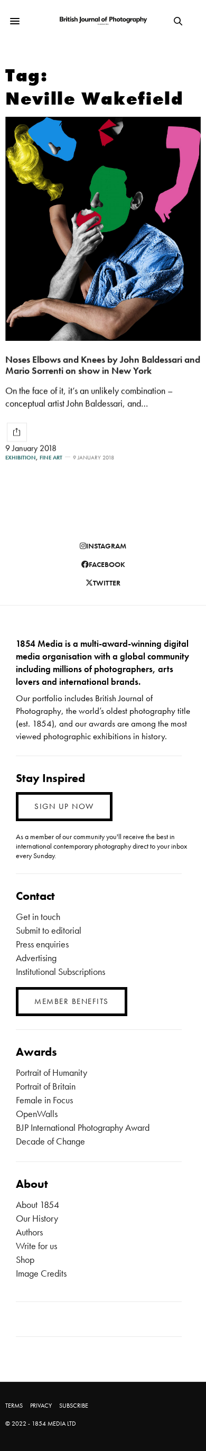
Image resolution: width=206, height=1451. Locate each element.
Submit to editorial (48, 930)
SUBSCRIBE (73, 1405)
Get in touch (38, 916)
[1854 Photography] (103, 21)
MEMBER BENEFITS (71, 1001)
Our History (37, 1218)
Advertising (36, 958)
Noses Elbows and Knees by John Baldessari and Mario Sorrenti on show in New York (102, 364)
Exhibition (20, 457)
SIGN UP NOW (64, 806)
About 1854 (37, 1204)
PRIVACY (41, 1405)
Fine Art (51, 457)
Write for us (36, 1246)
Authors (29, 1232)
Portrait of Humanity (51, 1072)
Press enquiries (42, 944)
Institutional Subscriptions (60, 971)
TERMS (14, 1405)
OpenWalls (37, 1114)
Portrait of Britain (46, 1086)
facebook (107, 564)
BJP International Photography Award (82, 1127)
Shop (25, 1259)
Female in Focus (44, 1100)
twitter (106, 583)
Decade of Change (50, 1141)
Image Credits (41, 1273)
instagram (106, 546)
